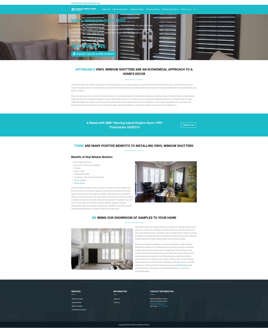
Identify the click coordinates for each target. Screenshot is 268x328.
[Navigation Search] (195, 9)
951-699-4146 (76, 3)
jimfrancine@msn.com (91, 3)
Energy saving (79, 183)
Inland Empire (182, 265)
